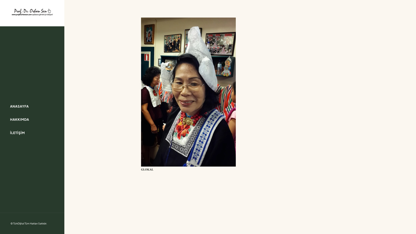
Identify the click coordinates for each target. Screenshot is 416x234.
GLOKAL (147, 169)
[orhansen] (32, 12)
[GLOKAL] (188, 20)
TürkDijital (18, 223)
